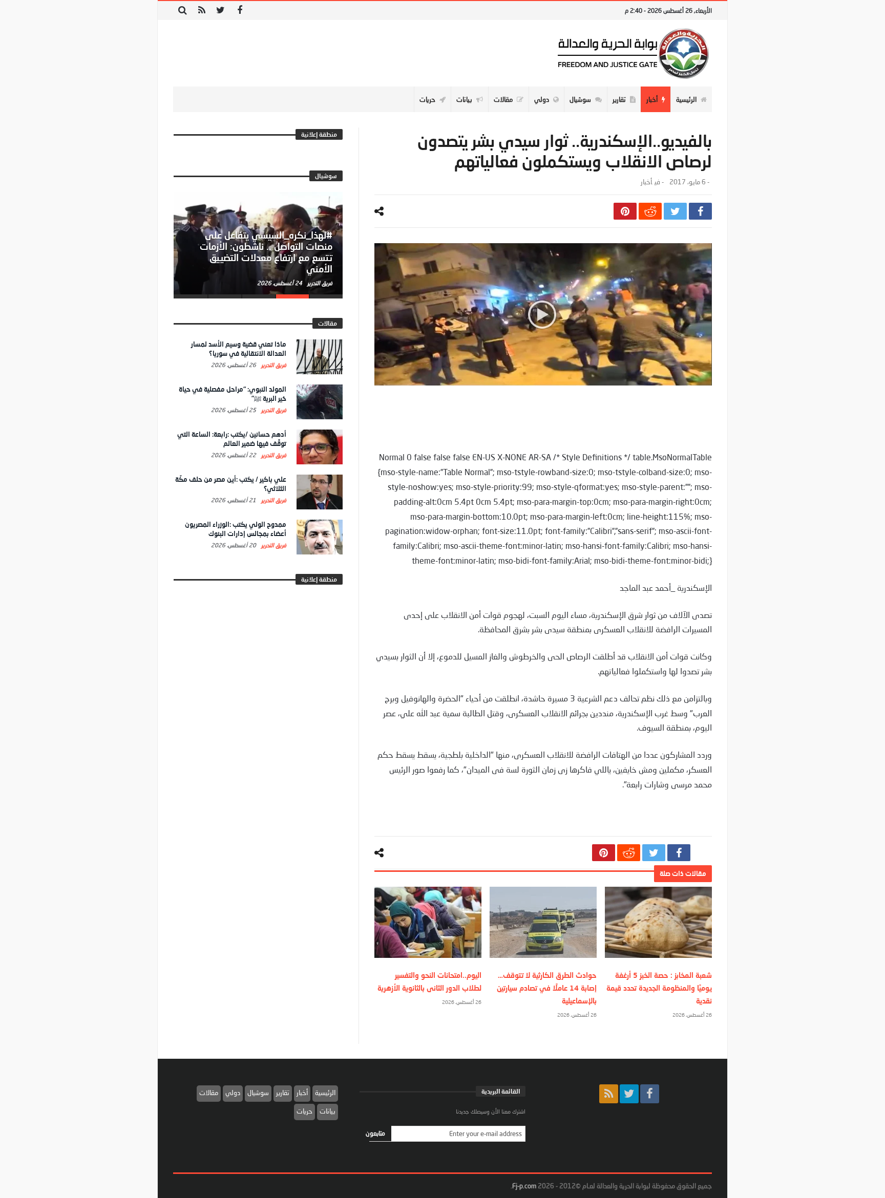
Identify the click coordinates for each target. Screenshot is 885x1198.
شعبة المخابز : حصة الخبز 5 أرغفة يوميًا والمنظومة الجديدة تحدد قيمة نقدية (659, 988)
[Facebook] (239, 10)
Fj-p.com (524, 1186)
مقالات (208, 1092)
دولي (232, 1092)
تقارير (282, 1092)
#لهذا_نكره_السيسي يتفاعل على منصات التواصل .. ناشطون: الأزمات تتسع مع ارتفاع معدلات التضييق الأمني (266, 251)
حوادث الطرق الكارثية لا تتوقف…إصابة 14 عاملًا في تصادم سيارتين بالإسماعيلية (547, 988)
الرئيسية (325, 1092)
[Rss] (201, 10)
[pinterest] (625, 211)
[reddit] (650, 211)
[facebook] (700, 211)
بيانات (327, 1111)
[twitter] (675, 211)
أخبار (646, 182)
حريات (304, 1111)
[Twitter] (220, 10)
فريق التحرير (319, 283)
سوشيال (258, 1092)
